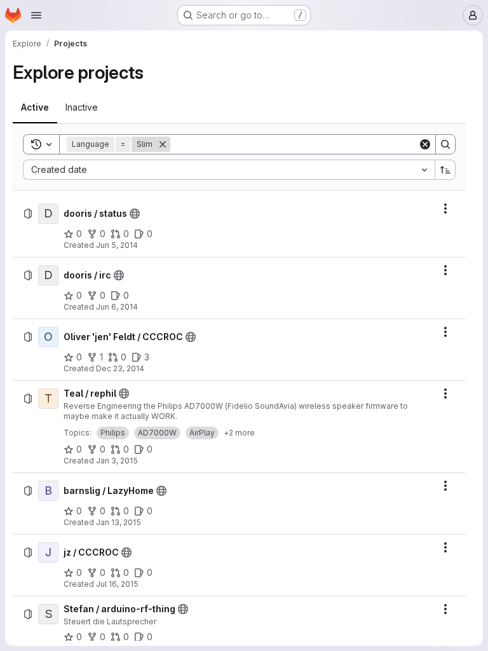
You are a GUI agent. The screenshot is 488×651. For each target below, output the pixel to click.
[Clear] (425, 144)
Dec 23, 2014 (120, 368)
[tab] (35, 107)
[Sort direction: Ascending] (445, 170)
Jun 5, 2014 (117, 245)
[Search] (445, 144)
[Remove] (162, 144)
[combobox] (229, 170)
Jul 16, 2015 (117, 584)
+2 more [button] (239, 432)
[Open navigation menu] (36, 15)
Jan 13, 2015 (118, 522)
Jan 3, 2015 (117, 460)
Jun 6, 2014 (117, 307)
